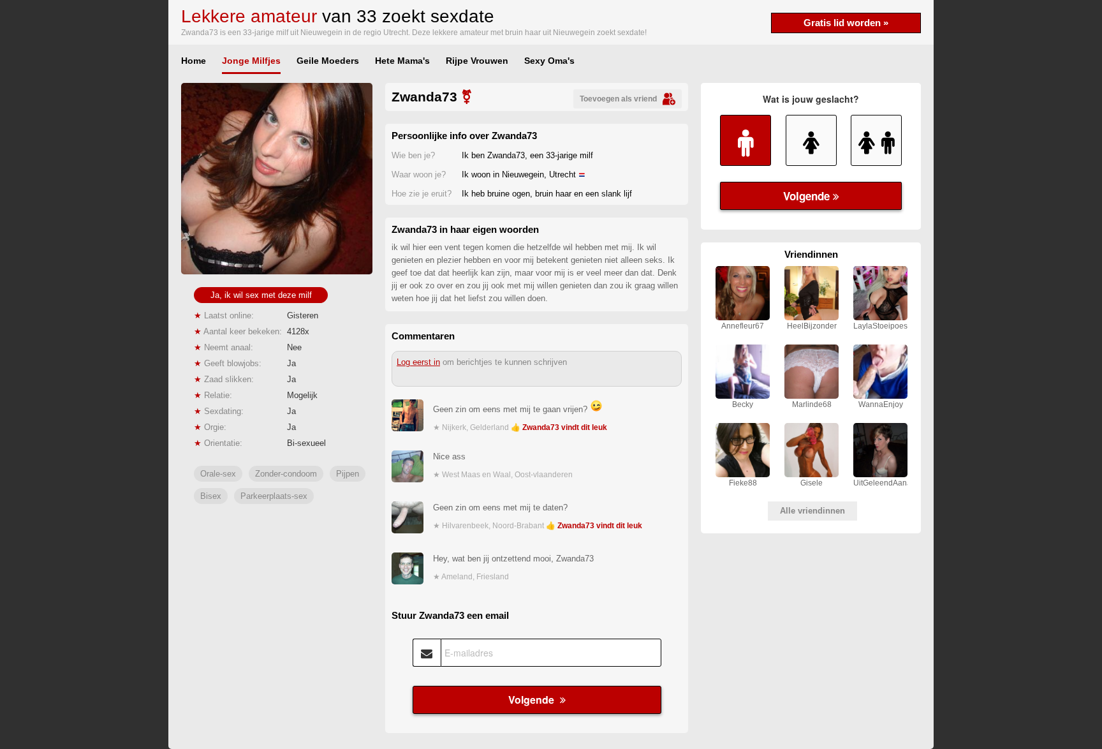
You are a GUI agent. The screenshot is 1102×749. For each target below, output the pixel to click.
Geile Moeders (328, 61)
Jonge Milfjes (251, 61)
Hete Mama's (402, 61)
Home (193, 61)
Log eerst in (418, 362)
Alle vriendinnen (812, 510)
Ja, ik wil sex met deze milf (261, 295)
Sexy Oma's (549, 61)
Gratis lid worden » (846, 22)
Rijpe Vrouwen (477, 61)
